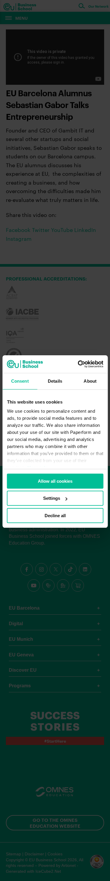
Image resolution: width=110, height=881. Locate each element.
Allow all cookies (55, 481)
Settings (51, 498)
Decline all (55, 515)
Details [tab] (55, 381)
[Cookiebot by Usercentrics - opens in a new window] (78, 364)
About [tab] (90, 381)
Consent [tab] (20, 381)
